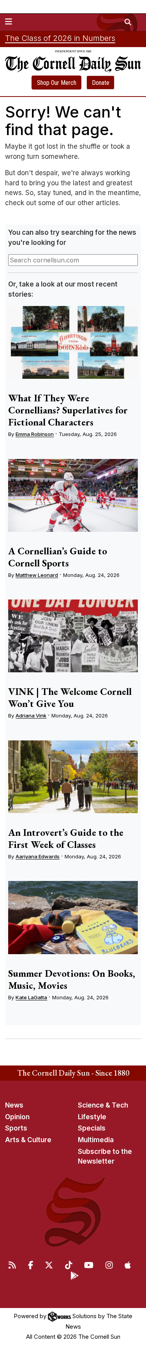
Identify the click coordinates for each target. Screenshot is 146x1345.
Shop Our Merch (56, 82)
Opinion (17, 1117)
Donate (100, 82)
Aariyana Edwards (38, 856)
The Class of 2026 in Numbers (60, 38)
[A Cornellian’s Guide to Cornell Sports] (73, 495)
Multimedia (96, 1140)
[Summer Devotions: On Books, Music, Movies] (73, 917)
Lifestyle (92, 1117)
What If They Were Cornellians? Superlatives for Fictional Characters (68, 410)
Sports (16, 1128)
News (14, 1105)
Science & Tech (103, 1105)
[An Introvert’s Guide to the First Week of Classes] (73, 776)
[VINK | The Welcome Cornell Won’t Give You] (73, 636)
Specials (92, 1128)
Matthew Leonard (37, 575)
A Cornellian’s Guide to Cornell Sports (57, 557)
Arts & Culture (28, 1140)
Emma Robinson (35, 434)
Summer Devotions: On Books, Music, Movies (71, 979)
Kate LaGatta (31, 997)
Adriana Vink (31, 715)
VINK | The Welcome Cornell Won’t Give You (70, 697)
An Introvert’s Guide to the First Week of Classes (65, 838)
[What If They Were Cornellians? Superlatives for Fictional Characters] (73, 342)
